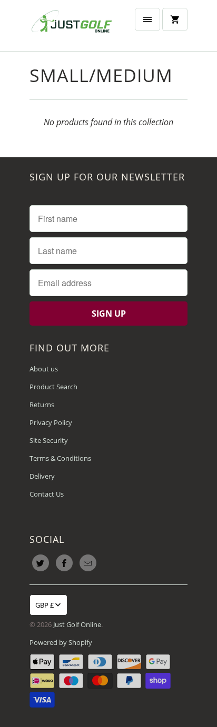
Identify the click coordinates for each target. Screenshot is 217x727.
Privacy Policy (50, 422)
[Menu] (147, 19)
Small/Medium (101, 75)
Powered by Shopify (60, 642)
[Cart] (175, 19)
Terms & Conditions (60, 458)
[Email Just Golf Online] (88, 562)
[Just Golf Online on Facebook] (64, 562)
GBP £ (44, 605)
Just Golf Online (77, 624)
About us (43, 368)
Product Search (53, 386)
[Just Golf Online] (71, 25)
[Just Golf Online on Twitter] (40, 562)
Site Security (48, 440)
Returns (41, 404)
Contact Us (46, 494)
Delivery (42, 476)
